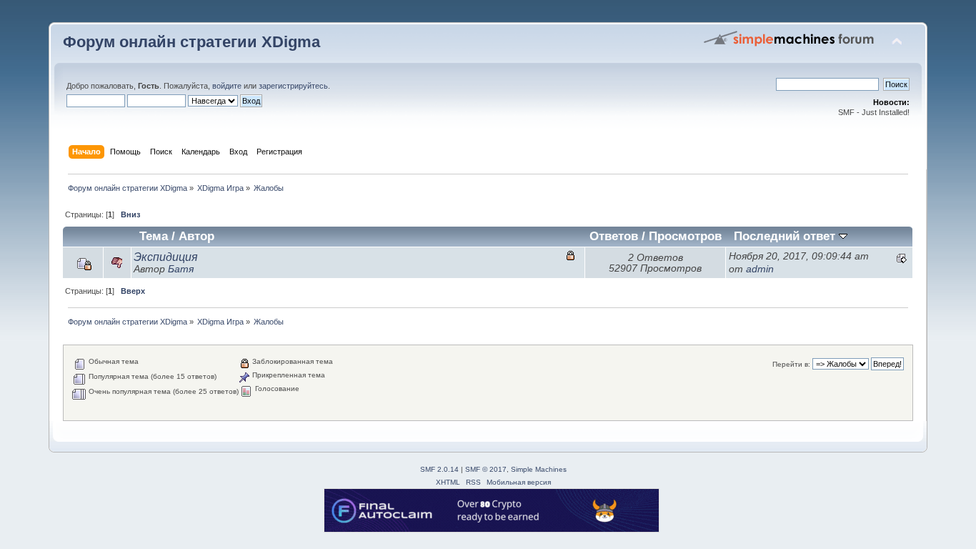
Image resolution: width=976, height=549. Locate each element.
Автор (196, 236)
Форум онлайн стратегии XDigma (191, 42)
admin (760, 269)
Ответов (613, 236)
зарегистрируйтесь (293, 85)
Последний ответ (786, 236)
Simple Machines (539, 469)
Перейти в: (791, 364)
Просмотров (685, 236)
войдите (226, 85)
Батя (181, 269)
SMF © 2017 (486, 469)
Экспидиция (166, 257)
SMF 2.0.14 (439, 469)
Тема (153, 236)
